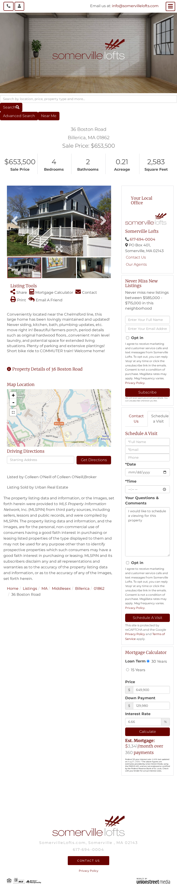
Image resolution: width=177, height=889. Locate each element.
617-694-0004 (142, 239)
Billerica (82, 588)
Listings (30, 588)
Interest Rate (137, 714)
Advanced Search (19, 116)
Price (130, 682)
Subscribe (147, 392)
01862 (99, 588)
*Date (130, 464)
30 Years (158, 661)
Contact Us (136, 257)
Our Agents (136, 264)
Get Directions (94, 460)
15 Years (137, 669)
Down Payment (140, 698)
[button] (11, 107)
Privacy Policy (135, 383)
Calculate (147, 731)
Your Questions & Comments (142, 500)
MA (44, 588)
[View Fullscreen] (13, 412)
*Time (130, 481)
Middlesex (61, 588)
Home (12, 588)
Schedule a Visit (160, 418)
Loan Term (135, 661)
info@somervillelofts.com (135, 6)
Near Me (48, 116)
